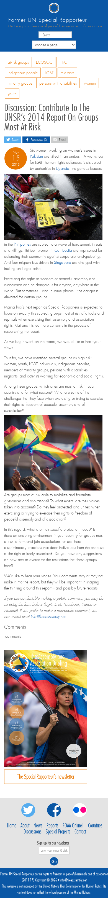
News (38, 825)
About (24, 825)
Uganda (62, 168)
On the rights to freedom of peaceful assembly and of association (55, 26)
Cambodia (63, 250)
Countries (95, 825)
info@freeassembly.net (47, 616)
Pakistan (36, 156)
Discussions (33, 831)
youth (12, 93)
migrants (67, 72)
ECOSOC (44, 62)
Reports (52, 825)
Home (11, 825)
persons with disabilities (58, 83)
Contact (80, 831)
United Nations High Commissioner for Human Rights (72, 886)
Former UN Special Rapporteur (47, 20)
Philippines (22, 244)
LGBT (49, 72)
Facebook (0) (39, 140)
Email (62, 140)
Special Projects (58, 831)
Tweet (15, 140)
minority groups (20, 83)
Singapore (62, 262)
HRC (63, 62)
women (90, 83)
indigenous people (23, 72)
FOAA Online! (73, 825)
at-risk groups (18, 62)
